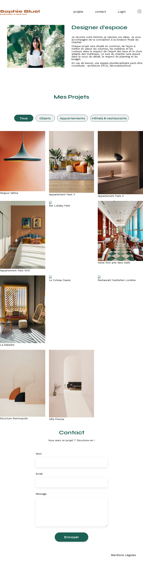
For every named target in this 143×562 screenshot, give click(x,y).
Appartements (72, 118)
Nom (39, 453)
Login (122, 11)
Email (39, 473)
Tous (24, 118)
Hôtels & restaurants (109, 118)
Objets (45, 118)
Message (41, 493)
